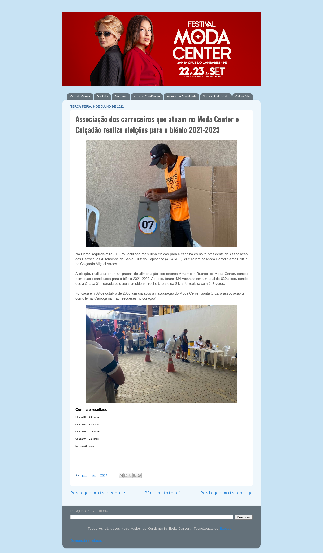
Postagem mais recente (97, 493)
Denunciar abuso (86, 541)
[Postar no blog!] (125, 475)
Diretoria (102, 96)
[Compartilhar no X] (130, 475)
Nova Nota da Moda (216, 96)
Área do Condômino (147, 96)
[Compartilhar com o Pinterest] (139, 475)
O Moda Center (80, 96)
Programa (120, 96)
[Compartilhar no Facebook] (134, 475)
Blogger (226, 529)
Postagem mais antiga (227, 493)
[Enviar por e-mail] (121, 475)
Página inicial (163, 493)
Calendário (242, 96)
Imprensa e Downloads (181, 96)
